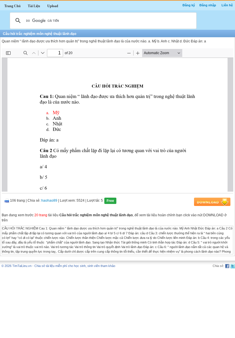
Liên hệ (227, 5)
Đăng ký (189, 5)
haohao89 (49, 201)
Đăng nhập (207, 5)
